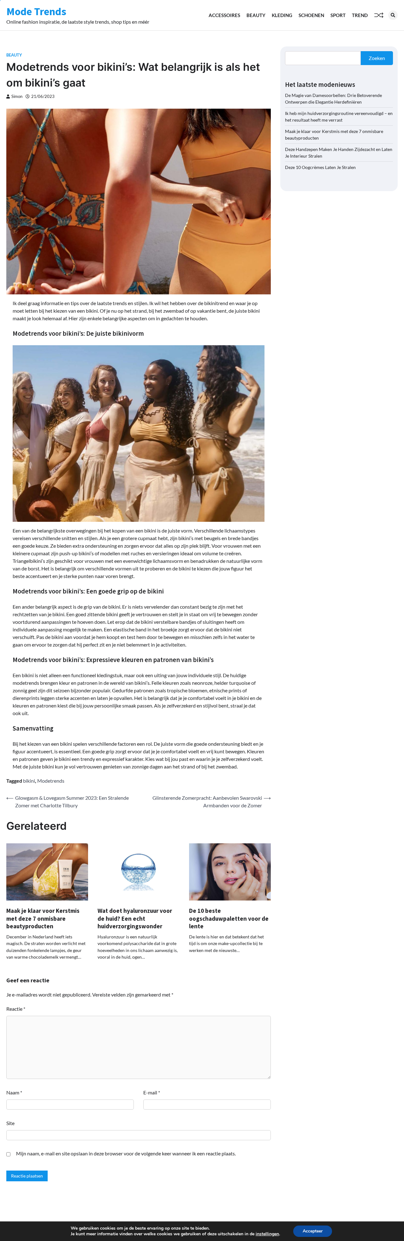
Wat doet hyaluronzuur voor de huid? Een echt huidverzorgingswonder (135, 918)
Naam (14, 1092)
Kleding (282, 15)
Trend (360, 15)
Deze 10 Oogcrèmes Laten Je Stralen (320, 167)
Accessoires (224, 15)
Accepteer (313, 1231)
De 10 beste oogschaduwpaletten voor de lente (229, 918)
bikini (29, 781)
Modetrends (50, 781)
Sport (338, 15)
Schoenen (311, 15)
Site (10, 1123)
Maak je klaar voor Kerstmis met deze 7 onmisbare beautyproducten (43, 918)
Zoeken (377, 58)
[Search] (393, 15)
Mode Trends (36, 11)
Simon (16, 96)
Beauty (256, 15)
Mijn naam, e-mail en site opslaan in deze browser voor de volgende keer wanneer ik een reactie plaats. (126, 1153)
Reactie (15, 1009)
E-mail (151, 1092)
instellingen (267, 1234)
